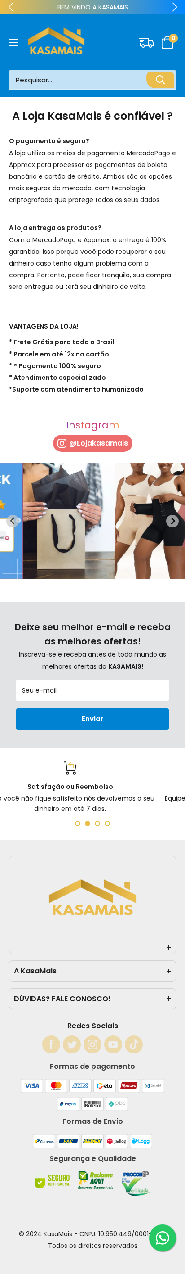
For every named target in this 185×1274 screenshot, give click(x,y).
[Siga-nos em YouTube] (113, 1044)
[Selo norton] (53, 1187)
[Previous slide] (12, 521)
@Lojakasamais (98, 443)
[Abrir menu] (13, 42)
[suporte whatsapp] (162, 1237)
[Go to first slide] (172, 521)
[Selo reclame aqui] (96, 1187)
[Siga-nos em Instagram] (92, 1044)
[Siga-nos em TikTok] (134, 1044)
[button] (168, 42)
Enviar (92, 719)
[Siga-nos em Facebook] (51, 1044)
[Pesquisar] (160, 80)
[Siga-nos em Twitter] (72, 1044)
